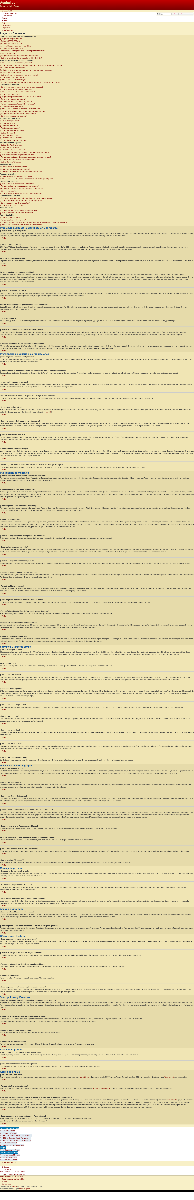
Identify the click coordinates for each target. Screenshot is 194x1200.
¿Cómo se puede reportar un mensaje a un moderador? (20, 109)
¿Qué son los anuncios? (8, 133)
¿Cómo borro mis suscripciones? (12, 205)
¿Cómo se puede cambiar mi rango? (13, 80)
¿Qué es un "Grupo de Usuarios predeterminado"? (18, 159)
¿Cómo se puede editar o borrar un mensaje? (16, 89)
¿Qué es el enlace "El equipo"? (11, 162)
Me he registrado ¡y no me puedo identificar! (15, 46)
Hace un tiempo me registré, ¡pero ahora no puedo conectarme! (22, 51)
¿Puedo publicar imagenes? (10, 128)
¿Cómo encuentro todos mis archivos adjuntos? (17, 212)
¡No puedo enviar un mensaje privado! (13, 167)
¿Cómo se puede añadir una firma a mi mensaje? (17, 92)
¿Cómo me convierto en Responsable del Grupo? (17, 154)
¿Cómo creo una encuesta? (10, 94)
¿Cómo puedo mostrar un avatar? (12, 77)
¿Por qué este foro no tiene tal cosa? (13, 220)
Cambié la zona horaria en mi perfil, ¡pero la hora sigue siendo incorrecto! (26, 70)
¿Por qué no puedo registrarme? (11, 43)
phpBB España (24, 1189)
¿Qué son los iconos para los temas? (13, 140)
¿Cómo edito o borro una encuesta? (13, 99)
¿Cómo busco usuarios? (8, 191)
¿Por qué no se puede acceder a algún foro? (16, 101)
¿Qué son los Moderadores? (10, 147)
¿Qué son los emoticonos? (9, 125)
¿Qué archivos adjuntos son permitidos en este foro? (19, 210)
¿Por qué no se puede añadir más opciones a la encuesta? (21, 96)
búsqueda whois (172, 1100)
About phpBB (169, 1077)
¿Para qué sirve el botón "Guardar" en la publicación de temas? (22, 111)
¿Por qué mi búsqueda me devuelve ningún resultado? (19, 186)
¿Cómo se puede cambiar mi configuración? (16, 63)
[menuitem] (8, 13)
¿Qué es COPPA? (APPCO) (10, 41)
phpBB (48, 412)
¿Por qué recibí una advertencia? (12, 106)
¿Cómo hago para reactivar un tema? (13, 116)
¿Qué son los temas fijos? (9, 135)
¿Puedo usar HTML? (7, 123)
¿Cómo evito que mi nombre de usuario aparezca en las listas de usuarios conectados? (31, 65)
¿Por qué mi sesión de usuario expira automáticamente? (20, 55)
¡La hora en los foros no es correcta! (12, 67)
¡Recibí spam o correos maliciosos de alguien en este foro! (21, 171)
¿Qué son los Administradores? (11, 145)
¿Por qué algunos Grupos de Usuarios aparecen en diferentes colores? (25, 157)
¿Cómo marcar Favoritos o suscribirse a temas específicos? (21, 200)
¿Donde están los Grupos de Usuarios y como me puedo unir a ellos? (25, 152)
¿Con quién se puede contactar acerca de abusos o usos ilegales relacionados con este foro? (33, 222)
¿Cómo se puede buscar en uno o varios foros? (17, 183)
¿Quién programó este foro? (10, 217)
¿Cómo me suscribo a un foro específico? (15, 203)
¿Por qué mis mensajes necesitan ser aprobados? (18, 113)
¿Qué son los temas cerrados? (11, 138)
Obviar (2, 8)
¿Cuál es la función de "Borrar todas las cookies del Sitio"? (21, 58)
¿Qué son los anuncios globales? (12, 130)
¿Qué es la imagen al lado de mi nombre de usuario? (19, 75)
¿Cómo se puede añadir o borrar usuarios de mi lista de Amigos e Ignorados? (27, 179)
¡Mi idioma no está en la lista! (10, 72)
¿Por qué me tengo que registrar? (12, 38)
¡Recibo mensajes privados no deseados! (15, 169)
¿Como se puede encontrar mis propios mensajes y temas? (21, 193)
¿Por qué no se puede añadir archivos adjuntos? (17, 104)
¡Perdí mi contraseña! (7, 53)
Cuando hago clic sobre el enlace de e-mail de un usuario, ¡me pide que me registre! (30, 82)
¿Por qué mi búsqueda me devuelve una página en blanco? (21, 188)
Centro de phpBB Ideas (101, 1088)
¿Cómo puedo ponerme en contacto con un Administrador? (21, 225)
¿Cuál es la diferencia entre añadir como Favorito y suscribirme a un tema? (26, 198)
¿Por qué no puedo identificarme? (12, 48)
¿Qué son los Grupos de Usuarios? (12, 150)
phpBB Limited (85, 1077)
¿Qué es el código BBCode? (10, 121)
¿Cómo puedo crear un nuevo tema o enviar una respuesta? (21, 87)
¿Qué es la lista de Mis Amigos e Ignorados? (16, 176)
